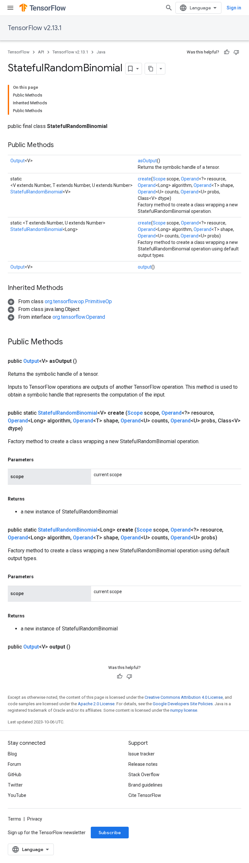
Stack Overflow (144, 774)
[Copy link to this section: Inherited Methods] (69, 288)
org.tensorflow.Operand (79, 317)
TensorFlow (19, 52)
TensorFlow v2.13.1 (35, 28)
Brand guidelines (145, 785)
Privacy (34, 819)
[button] (60, 301)
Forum (14, 764)
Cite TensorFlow (144, 795)
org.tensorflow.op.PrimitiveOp (78, 301)
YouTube (17, 795)
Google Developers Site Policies (183, 703)
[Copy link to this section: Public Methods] (60, 145)
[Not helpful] (236, 52)
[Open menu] (10, 8)
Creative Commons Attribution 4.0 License (184, 697)
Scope (159, 178)
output (144, 267)
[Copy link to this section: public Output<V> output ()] (78, 647)
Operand (190, 178)
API (41, 52)
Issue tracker (141, 753)
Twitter (15, 785)
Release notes (143, 764)
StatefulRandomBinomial (36, 191)
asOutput (147, 160)
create (144, 178)
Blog (12, 753)
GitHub (14, 774)
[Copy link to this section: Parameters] (40, 460)
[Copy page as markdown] (151, 68)
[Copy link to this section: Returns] (31, 499)
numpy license (183, 710)
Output (17, 160)
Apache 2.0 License (96, 703)
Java (101, 52)
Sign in (234, 7)
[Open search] (169, 8)
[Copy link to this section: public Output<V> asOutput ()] (84, 361)
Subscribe (110, 832)
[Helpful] (226, 52)
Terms (14, 819)
